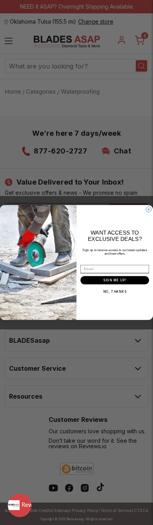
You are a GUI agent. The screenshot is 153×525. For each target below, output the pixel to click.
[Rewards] (19, 505)
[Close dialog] (148, 209)
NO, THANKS (115, 292)
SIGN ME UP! (114, 280)
